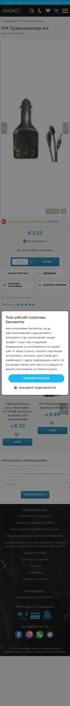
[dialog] (35, 353)
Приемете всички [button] (36, 378)
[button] (35, 387)
